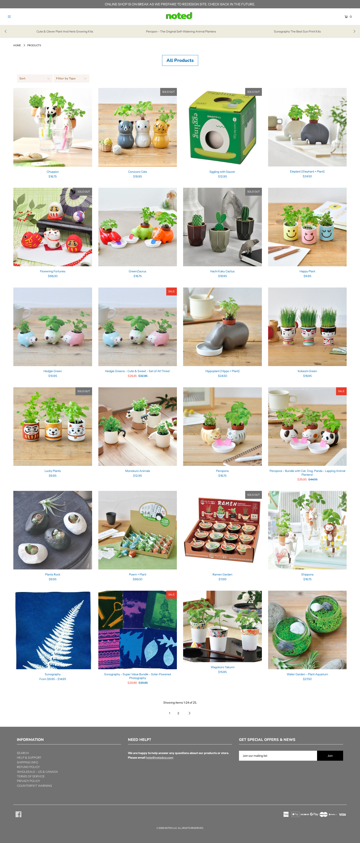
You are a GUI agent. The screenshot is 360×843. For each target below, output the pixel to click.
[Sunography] (52, 630)
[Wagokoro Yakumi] (222, 626)
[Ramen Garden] (222, 530)
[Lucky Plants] (52, 426)
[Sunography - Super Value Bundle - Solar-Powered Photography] (137, 630)
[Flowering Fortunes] (52, 227)
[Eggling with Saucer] (222, 127)
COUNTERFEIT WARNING (34, 786)
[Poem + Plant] (137, 530)
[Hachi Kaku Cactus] (222, 227)
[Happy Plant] (307, 227)
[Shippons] (307, 530)
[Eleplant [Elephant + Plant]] (307, 127)
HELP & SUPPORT (29, 757)
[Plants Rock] (52, 530)
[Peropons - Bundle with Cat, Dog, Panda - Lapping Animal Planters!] (307, 426)
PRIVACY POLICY (28, 781)
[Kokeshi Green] (307, 327)
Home (17, 45)
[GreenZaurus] (137, 227)
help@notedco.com (159, 757)
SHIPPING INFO (27, 762)
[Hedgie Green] (52, 327)
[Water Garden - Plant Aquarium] (307, 630)
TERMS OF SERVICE (31, 776)
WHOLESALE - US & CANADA (37, 772)
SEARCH (23, 753)
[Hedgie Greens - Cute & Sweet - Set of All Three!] (137, 327)
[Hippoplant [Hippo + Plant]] (222, 327)
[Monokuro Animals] (137, 426)
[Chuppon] (52, 127)
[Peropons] (222, 426)
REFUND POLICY (28, 767)
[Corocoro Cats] (137, 127)
